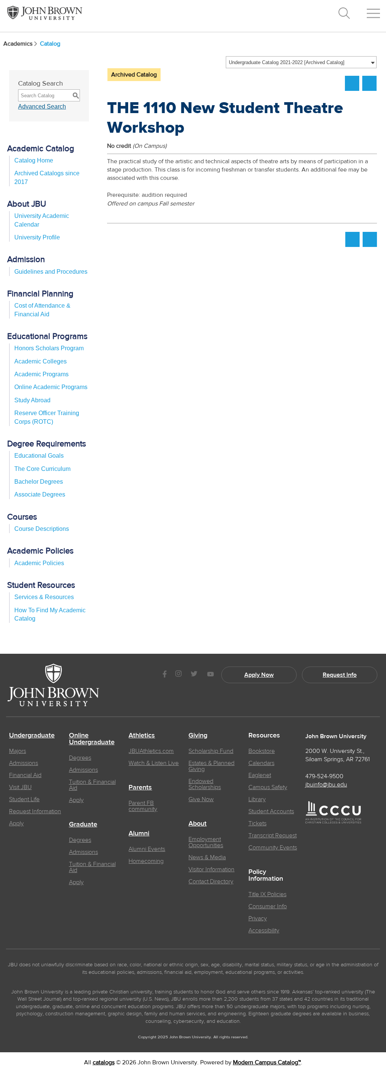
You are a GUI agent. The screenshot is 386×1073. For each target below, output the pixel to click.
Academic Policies (39, 563)
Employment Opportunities (205, 842)
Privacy (257, 918)
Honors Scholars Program (49, 348)
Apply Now (259, 675)
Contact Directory (210, 881)
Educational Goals (39, 455)
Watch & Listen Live (154, 763)
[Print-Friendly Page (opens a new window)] (352, 83)
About (197, 823)
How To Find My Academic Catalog (50, 614)
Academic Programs (41, 374)
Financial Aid (25, 775)
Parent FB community (143, 806)
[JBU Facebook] (164, 675)
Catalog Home (33, 160)
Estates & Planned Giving (211, 766)
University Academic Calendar (41, 220)
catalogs (104, 1062)
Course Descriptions (41, 529)
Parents (140, 787)
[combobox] (301, 62)
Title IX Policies (267, 894)
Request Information (35, 811)
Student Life (24, 799)
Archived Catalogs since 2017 (47, 177)
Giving (197, 735)
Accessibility (263, 930)
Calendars (261, 763)
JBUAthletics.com (151, 751)
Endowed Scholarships (204, 784)
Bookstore (261, 751)
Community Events (272, 848)
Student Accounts (271, 811)
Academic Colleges (40, 361)
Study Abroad (32, 400)
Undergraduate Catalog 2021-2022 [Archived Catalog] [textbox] (287, 62)
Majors (17, 751)
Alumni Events (147, 849)
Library (257, 799)
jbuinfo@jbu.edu (326, 784)
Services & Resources (44, 597)
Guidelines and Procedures (50, 271)
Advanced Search (42, 106)
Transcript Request (272, 835)
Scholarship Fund (210, 751)
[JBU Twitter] (194, 675)
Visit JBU (20, 787)
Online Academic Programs (50, 387)
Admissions (23, 763)
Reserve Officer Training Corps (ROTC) (46, 417)
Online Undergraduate (92, 739)
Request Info (340, 675)
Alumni (139, 833)
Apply (16, 823)
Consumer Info (267, 906)
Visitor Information (211, 869)
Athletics (142, 735)
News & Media (207, 857)
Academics (17, 44)
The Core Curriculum (42, 469)
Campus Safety (267, 787)
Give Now (201, 799)
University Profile (37, 237)
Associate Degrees (39, 494)
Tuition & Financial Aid (92, 785)
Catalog (50, 44)
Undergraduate (32, 735)
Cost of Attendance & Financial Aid (42, 309)
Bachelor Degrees (38, 481)
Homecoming (146, 861)
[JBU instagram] (178, 675)
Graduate (83, 824)
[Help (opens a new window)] (369, 83)
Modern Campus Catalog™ (267, 1062)
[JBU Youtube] (210, 675)
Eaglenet (259, 775)
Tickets (257, 823)
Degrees (80, 758)
